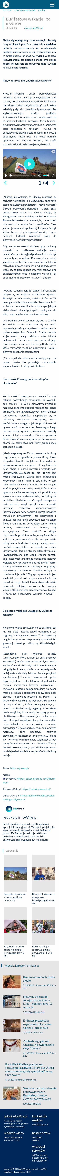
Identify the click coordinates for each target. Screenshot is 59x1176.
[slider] (19, 175)
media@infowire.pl (40, 1124)
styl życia (7, 10)
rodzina (41, 10)
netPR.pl (35, 1140)
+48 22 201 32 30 (11, 1140)
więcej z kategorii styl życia (22, 965)
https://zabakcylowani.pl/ (36, 788)
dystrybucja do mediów (14, 1126)
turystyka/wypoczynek (25, 10)
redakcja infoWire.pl (33, 28)
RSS (28, 1172)
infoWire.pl (37, 1137)
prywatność (20, 1172)
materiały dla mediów (13, 1121)
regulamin (8, 1172)
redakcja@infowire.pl (13, 1137)
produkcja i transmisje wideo (16, 1123)
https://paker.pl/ (19, 768)
